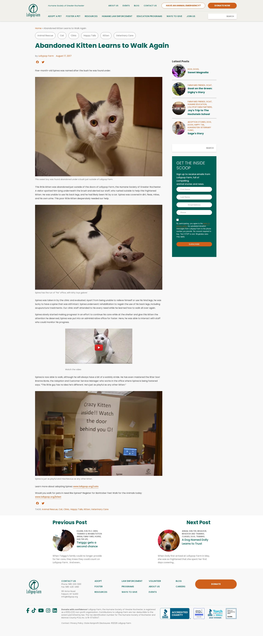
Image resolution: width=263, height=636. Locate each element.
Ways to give (129, 592)
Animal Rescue (45, 35)
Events (126, 5)
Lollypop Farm (46, 55)
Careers (180, 586)
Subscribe (194, 244)
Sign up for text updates (189, 220)
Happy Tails (89, 35)
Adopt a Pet (55, 16)
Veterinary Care (124, 35)
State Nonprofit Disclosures (97, 623)
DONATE (216, 584)
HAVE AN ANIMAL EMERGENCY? (183, 5)
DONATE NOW (222, 5)
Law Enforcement (132, 581)
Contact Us (150, 5)
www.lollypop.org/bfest (48, 496)
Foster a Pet (73, 16)
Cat (62, 35)
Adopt (98, 581)
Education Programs (149, 16)
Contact (65, 623)
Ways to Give (174, 16)
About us (154, 586)
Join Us (191, 16)
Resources (91, 16)
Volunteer (155, 581)
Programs (128, 586)
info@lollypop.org (69, 596)
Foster (99, 586)
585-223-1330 (74, 584)
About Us (113, 5)
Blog (136, 5)
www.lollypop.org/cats (85, 486)
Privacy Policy (76, 623)
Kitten (106, 35)
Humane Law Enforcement (117, 16)
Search (230, 16)
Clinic (74, 35)
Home (38, 28)
